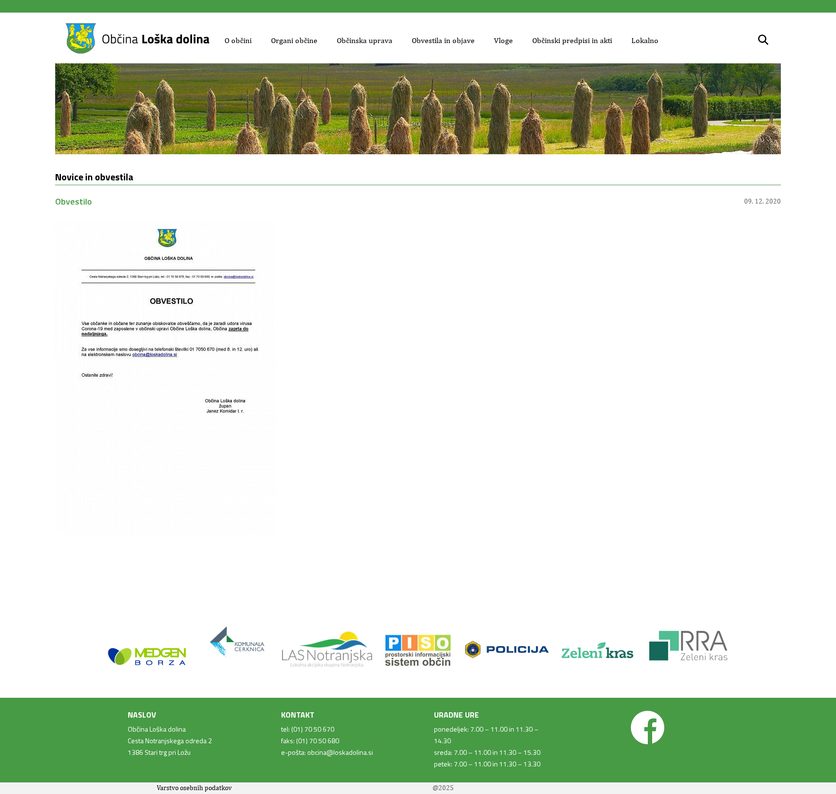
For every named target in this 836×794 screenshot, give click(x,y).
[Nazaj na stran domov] (137, 52)
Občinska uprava (364, 40)
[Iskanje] (763, 40)
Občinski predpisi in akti (572, 40)
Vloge (503, 40)
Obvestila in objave (443, 40)
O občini (238, 40)
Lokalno (644, 40)
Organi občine (294, 40)
